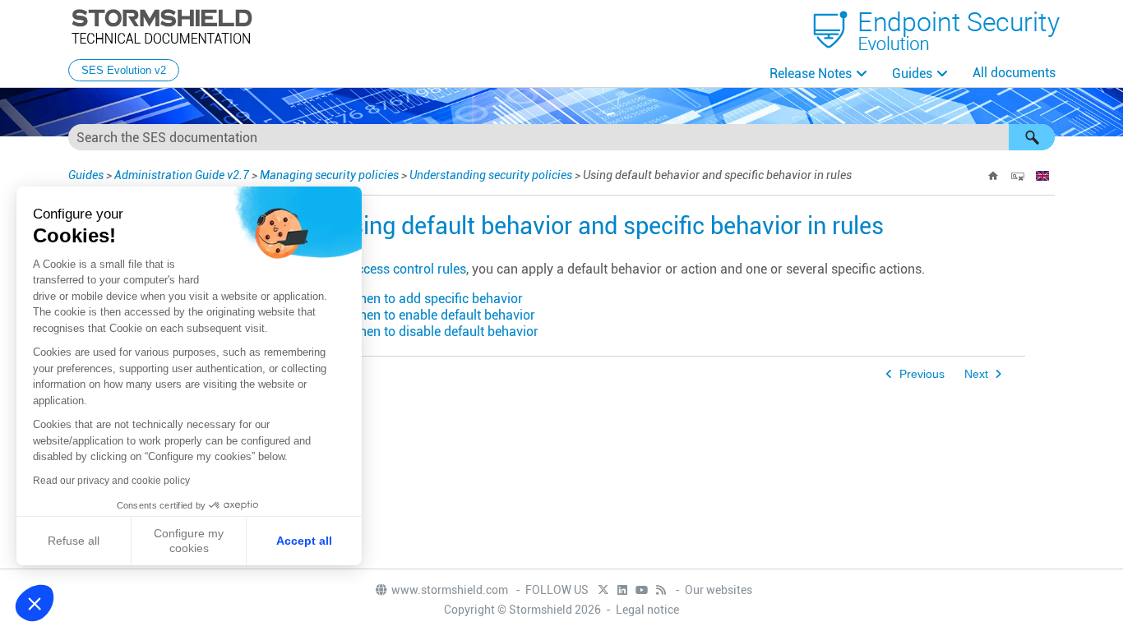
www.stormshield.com (451, 589)
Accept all (304, 540)
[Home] (993, 176)
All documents (1014, 73)
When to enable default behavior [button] (441, 315)
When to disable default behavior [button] (443, 331)
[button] (1032, 137)
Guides (912, 73)
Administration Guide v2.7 (181, 175)
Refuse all (73, 540)
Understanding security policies (490, 175)
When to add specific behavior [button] (435, 298)
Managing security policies (329, 175)
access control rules (407, 269)
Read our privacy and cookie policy (111, 480)
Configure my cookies (189, 541)
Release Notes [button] (810, 73)
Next (976, 374)
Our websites (718, 589)
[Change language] (1042, 176)
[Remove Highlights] (1018, 176)
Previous (922, 374)
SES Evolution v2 (123, 70)
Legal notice (647, 609)
